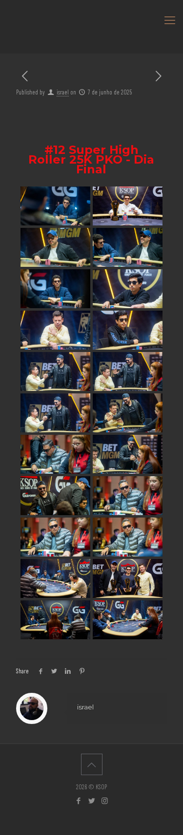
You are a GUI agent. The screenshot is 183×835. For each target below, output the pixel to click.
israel (63, 92)
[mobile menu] (170, 19)
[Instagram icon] (105, 800)
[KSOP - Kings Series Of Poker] (91, 19)
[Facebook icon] (78, 800)
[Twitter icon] (91, 800)
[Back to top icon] (91, 764)
